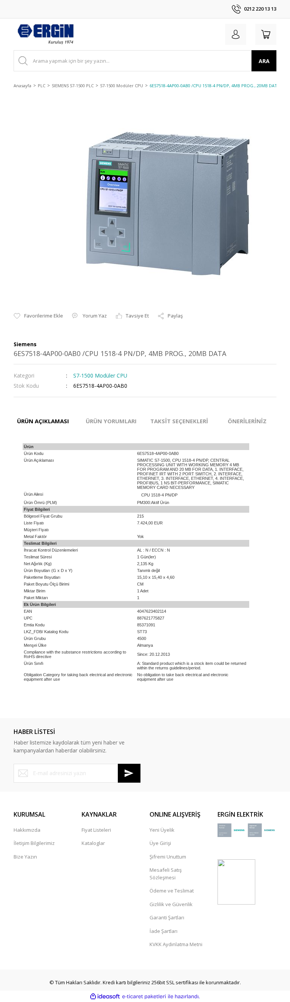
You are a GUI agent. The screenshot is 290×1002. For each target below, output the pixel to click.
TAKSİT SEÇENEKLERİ (179, 421)
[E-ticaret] (144, 996)
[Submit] (129, 773)
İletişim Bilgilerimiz (34, 843)
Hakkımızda (27, 829)
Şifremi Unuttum (168, 856)
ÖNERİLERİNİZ (247, 421)
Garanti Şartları (167, 917)
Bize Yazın (25, 856)
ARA (264, 61)
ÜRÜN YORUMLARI (111, 421)
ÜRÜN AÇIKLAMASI (43, 421)
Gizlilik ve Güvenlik (171, 904)
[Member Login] (235, 34)
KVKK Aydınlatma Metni (176, 944)
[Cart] (265, 34)
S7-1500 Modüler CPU (100, 375)
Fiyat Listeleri (96, 829)
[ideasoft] (105, 996)
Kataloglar (93, 843)
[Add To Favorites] (38, 316)
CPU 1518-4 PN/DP (159, 495)
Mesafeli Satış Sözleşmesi (166, 873)
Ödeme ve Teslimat (172, 890)
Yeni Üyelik (162, 829)
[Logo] (45, 34)
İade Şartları (163, 931)
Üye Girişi (160, 843)
